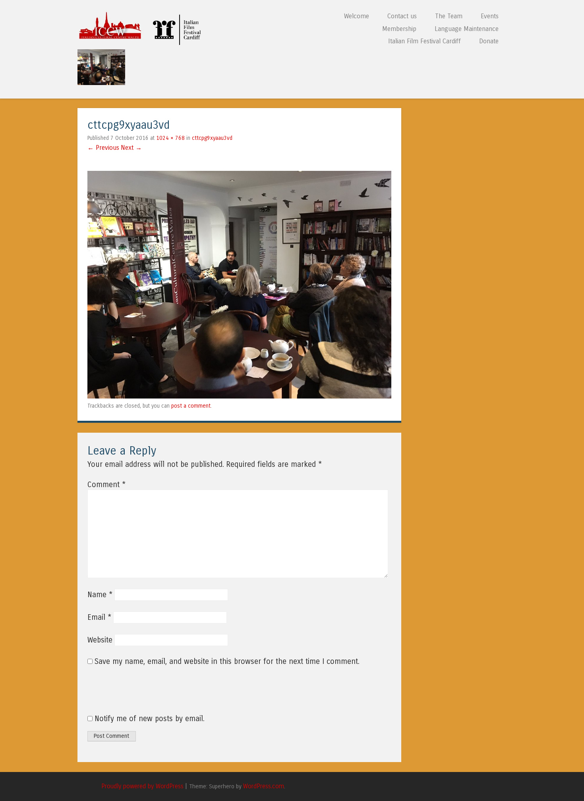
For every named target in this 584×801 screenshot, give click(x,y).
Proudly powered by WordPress (142, 786)
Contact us (402, 16)
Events (490, 16)
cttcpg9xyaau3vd (212, 138)
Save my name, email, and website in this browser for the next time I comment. (227, 661)
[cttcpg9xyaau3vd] (239, 396)
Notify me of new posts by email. (150, 718)
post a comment (191, 405)
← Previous (103, 147)
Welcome (356, 16)
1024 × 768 (170, 138)
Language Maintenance (467, 29)
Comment (106, 484)
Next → (131, 147)
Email (99, 617)
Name (99, 594)
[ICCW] (142, 43)
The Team (448, 16)
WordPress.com (263, 786)
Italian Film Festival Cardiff (424, 41)
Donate (489, 41)
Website (99, 640)
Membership (399, 29)
